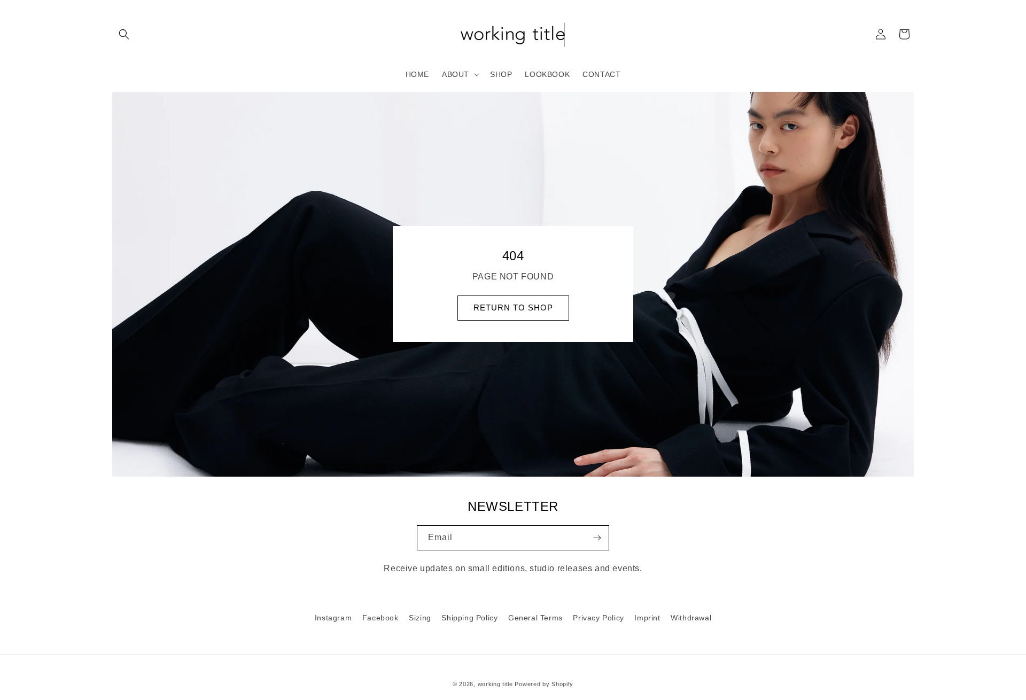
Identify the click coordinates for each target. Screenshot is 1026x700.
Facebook (380, 617)
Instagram (333, 617)
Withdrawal (691, 617)
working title (495, 684)
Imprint (647, 617)
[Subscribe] (597, 537)
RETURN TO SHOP (513, 308)
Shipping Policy (469, 617)
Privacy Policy (598, 617)
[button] (124, 34)
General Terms (535, 617)
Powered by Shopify (544, 684)
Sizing (420, 617)
